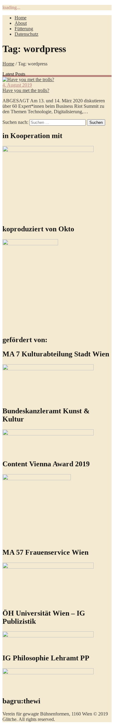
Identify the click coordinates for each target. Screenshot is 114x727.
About (21, 23)
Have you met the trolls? (25, 90)
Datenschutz (26, 34)
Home (20, 17)
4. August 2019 (17, 85)
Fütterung (24, 28)
